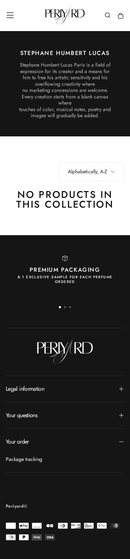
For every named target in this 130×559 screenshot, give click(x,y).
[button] (10, 15)
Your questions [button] (21, 415)
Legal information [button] (25, 389)
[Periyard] (65, 350)
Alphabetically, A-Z (87, 171)
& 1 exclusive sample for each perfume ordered (65, 279)
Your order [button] (17, 441)
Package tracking (24, 459)
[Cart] (120, 16)
